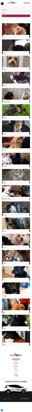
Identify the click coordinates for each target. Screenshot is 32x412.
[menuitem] (16, 368)
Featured (4, 9)
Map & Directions (16, 364)
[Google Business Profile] (16, 375)
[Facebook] (15, 375)
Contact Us (16, 372)
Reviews (16, 369)
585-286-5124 (27, 3)
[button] (2, 410)
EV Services (16, 368)
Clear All (5, 15)
